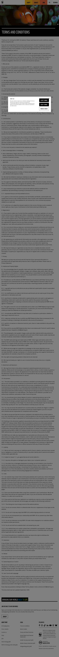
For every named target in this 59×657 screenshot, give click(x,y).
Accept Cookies (44, 100)
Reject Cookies (44, 104)
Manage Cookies (44, 108)
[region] (29, 104)
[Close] (49, 98)
